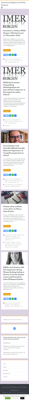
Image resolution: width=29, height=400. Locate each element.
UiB (18, 62)
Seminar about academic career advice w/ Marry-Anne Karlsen (14, 197)
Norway (7, 60)
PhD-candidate (14, 60)
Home (3, 12)
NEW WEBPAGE (6, 343)
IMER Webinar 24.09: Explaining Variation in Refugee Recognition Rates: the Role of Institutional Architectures (14, 348)
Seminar (7, 125)
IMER (6, 59)
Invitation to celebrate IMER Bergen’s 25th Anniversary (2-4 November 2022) (14, 21)
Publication (8, 247)
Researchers (5, 370)
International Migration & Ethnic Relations (13, 3)
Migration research (15, 59)
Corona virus (9, 235)
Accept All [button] (8, 398)
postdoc (16, 245)
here (6, 319)
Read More (7, 50)
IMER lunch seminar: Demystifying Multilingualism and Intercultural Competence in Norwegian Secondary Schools (14, 73)
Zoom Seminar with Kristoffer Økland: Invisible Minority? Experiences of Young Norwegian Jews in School (14, 136)
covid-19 (18, 242)
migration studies (16, 244)
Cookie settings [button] (15, 398)
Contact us (5, 376)
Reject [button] (22, 398)
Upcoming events (6, 373)
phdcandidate (9, 245)
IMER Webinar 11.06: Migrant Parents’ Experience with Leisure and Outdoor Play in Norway (14, 353)
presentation (12, 62)
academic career (10, 242)
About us (5, 367)
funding (7, 244)
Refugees (7, 239)
